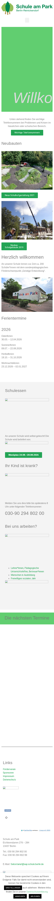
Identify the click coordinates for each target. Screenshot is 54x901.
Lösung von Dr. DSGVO (44, 830)
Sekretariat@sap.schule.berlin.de (27, 864)
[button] (27, 20)
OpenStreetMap (28, 830)
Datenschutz (9, 779)
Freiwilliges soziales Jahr (23, 578)
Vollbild (7, 810)
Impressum (8, 776)
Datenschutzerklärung (37, 891)
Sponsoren (8, 772)
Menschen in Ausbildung (23, 575)
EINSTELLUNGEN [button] (13, 888)
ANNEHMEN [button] (20, 896)
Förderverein (9, 769)
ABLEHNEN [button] (35, 896)
